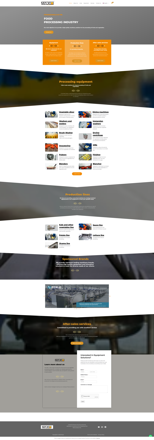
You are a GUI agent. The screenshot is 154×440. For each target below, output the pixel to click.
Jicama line (64, 243)
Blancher (97, 164)
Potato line (64, 235)
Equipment (86, 3)
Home (70, 3)
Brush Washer (66, 133)
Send (83, 401)
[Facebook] (105, 427)
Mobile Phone (84, 374)
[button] (108, 3)
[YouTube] (99, 427)
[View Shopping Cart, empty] (112, 3)
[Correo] (102, 427)
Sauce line (98, 225)
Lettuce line (98, 235)
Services (92, 3)
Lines (81, 3)
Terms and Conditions (92, 434)
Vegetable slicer (66, 112)
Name (82, 369)
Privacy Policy (101, 434)
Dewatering (64, 146)
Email (82, 379)
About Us (76, 3)
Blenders (63, 164)
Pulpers (62, 155)
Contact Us (98, 3)
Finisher (96, 155)
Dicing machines (101, 112)
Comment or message (86, 384)
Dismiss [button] (98, 438)
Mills (95, 145)
